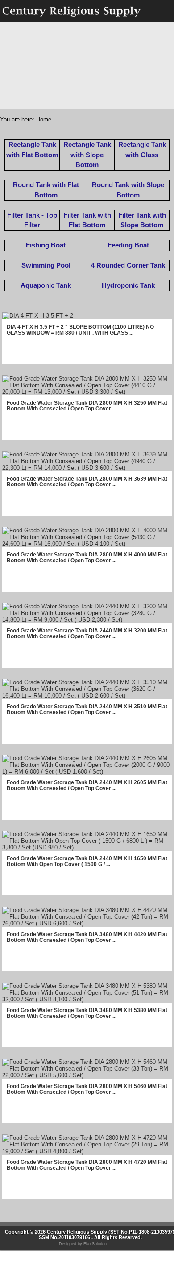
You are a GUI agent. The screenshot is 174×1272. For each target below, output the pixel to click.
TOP (163, 1256)
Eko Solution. (95, 1244)
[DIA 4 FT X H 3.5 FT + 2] (37, 315)
